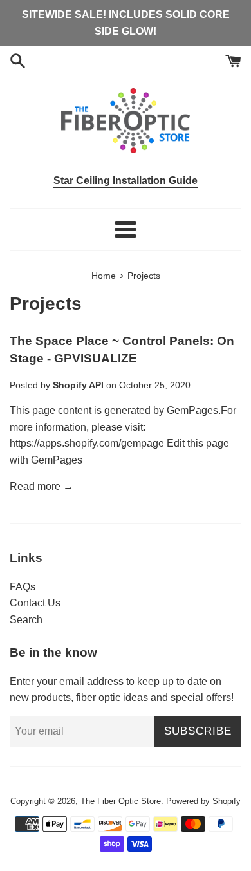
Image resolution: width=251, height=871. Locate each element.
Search (26, 619)
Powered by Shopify (203, 801)
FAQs (22, 586)
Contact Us (35, 602)
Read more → (41, 486)
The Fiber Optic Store (120, 801)
